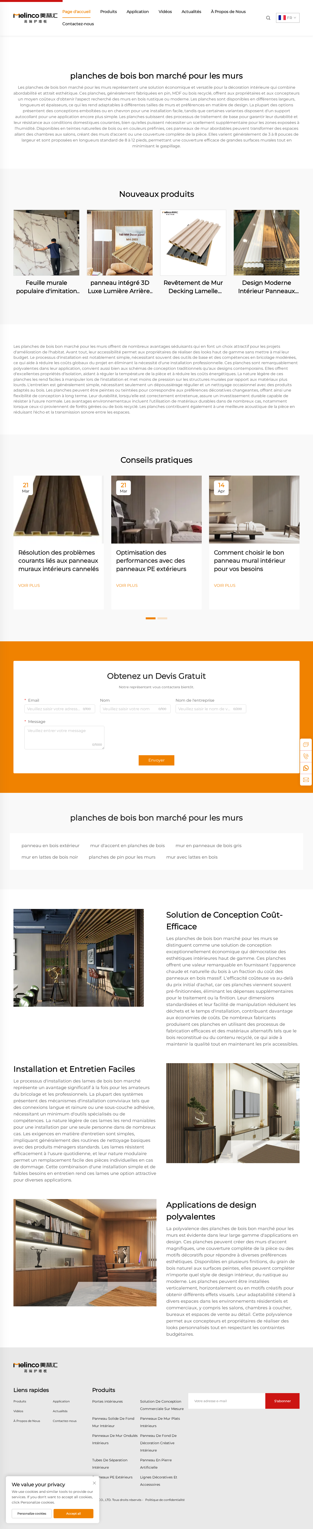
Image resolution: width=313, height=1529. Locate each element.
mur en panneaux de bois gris (209, 845)
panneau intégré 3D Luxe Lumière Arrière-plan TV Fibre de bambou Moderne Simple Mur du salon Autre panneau (120, 287)
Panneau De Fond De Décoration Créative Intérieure (158, 1443)
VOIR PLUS (29, 585)
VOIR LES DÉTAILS (46, 242)
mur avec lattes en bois (192, 857)
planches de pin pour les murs (122, 857)
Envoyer (156, 760)
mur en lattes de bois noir (50, 857)
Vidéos (165, 11)
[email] (306, 780)
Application (138, 11)
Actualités (191, 11)
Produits (108, 11)
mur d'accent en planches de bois (127, 845)
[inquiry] (306, 744)
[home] (35, 17)
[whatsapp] (306, 768)
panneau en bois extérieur (50, 845)
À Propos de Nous (228, 11)
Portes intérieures (107, 1401)
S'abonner (282, 1401)
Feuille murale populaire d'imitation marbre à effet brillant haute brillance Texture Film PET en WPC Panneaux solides (46, 287)
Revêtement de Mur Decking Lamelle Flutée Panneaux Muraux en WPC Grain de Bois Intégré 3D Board (193, 287)
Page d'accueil (76, 11)
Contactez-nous (78, 24)
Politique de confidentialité (165, 1500)
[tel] (306, 756)
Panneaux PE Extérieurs (112, 1477)
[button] (151, 618)
